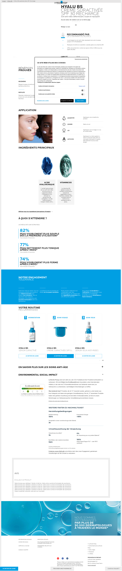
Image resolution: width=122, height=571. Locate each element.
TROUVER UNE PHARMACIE (62, 568)
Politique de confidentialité (44, 82)
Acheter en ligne (32, 356)
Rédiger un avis (65, 27)
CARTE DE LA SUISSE (24, 546)
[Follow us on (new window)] (63, 558)
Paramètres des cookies (43, 100)
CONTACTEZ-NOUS (23, 542)
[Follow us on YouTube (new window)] (58, 558)
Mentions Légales (43, 539)
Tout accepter (80, 100)
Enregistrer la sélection (67, 100)
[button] (61, 483)
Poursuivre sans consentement (81, 59)
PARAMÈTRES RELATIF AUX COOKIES (44, 546)
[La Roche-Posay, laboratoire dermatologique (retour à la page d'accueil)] (61, 2)
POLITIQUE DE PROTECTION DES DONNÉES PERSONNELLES (46, 542)
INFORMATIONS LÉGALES (25, 539)
